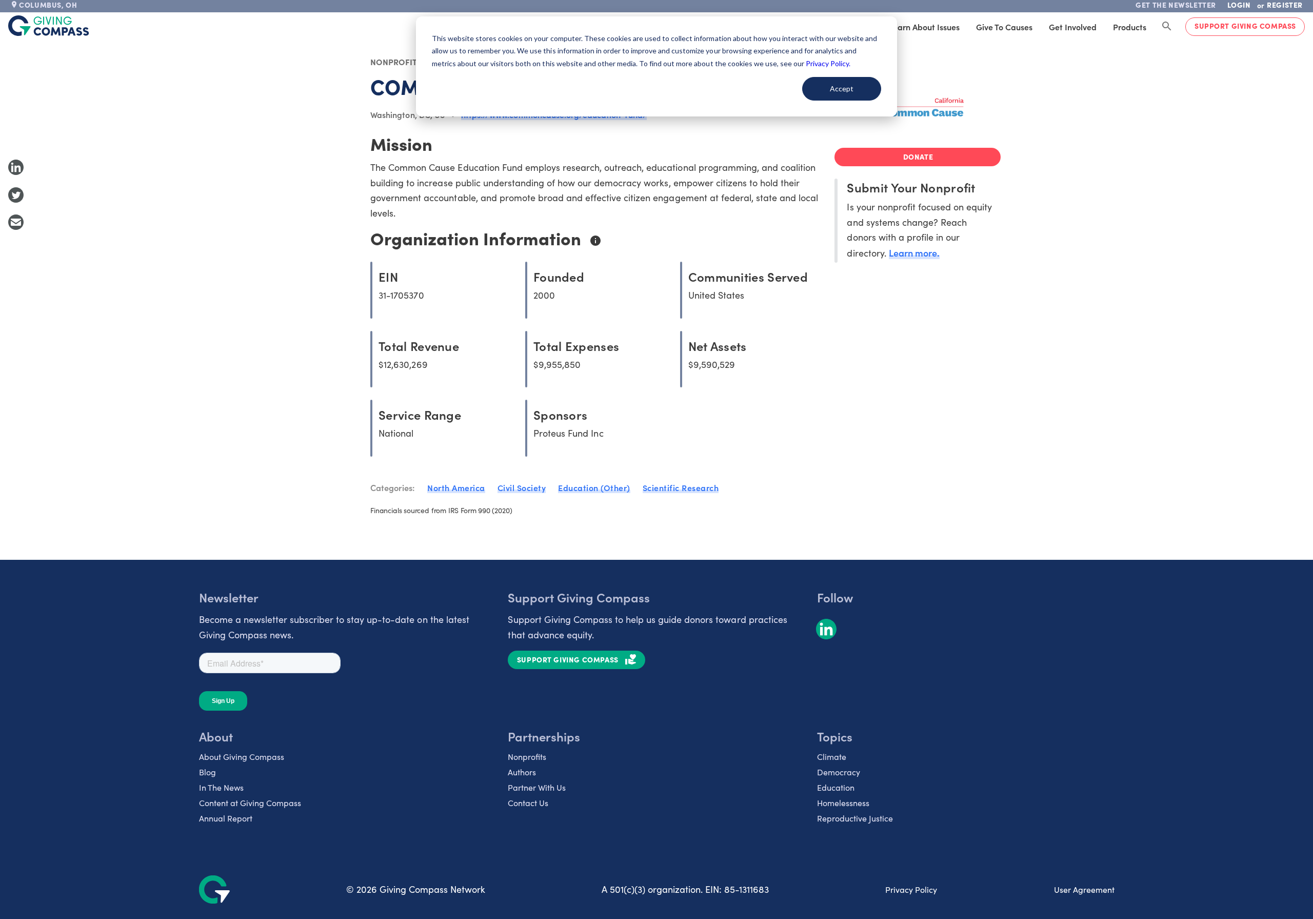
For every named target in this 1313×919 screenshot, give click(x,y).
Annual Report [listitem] (225, 818)
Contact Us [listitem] (528, 802)
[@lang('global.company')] (48, 25)
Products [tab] (1129, 26)
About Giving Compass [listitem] (241, 756)
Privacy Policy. (828, 63)
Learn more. (914, 252)
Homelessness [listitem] (843, 802)
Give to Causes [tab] (1004, 26)
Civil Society (522, 487)
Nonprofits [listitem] (527, 756)
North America (456, 487)
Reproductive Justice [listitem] (855, 818)
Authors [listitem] (522, 772)
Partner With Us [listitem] (537, 787)
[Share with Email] (16, 222)
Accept (841, 88)
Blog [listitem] (207, 772)
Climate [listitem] (831, 756)
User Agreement (1084, 889)
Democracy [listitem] (838, 772)
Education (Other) (594, 487)
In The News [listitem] (221, 787)
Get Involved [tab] (1073, 26)
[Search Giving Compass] (1167, 26)
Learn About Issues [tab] (924, 26)
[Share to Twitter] (16, 195)
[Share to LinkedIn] (16, 167)
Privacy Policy (911, 889)
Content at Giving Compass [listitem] (250, 802)
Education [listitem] (835, 787)
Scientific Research (681, 487)
